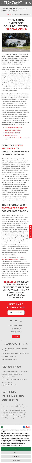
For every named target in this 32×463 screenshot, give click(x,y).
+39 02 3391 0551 (10, 356)
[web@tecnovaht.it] (3, 359)
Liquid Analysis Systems (9, 385)
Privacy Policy (16, 460)
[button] (26, 3)
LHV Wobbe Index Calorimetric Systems (14, 379)
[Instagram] (21, 321)
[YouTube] (16, 321)
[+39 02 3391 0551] (3, 356)
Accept (16, 449)
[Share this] (30, 229)
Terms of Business (16, 326)
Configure (16, 456)
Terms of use (16, 329)
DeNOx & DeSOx (7, 382)
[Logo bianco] (11, 3)
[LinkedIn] (11, 321)
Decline (16, 453)
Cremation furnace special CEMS (12, 374)
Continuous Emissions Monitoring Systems (15, 371)
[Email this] (30, 226)
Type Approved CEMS (8, 377)
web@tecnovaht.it (11, 359)
